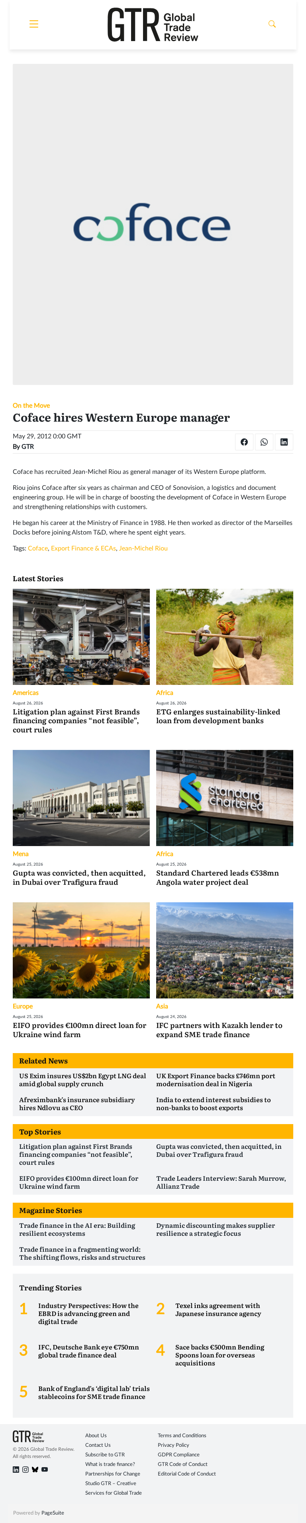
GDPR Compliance (179, 1455)
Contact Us (98, 1445)
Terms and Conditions (182, 1435)
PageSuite (52, 1513)
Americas (26, 693)
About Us (96, 1435)
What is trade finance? (110, 1464)
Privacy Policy (173, 1445)
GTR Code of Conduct (183, 1464)
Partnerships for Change (112, 1474)
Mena (21, 854)
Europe (23, 1006)
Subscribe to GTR (105, 1455)
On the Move (31, 405)
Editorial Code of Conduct (187, 1474)
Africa (164, 693)
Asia (162, 1006)
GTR (28, 447)
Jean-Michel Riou (143, 548)
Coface (38, 548)
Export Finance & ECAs (83, 548)
